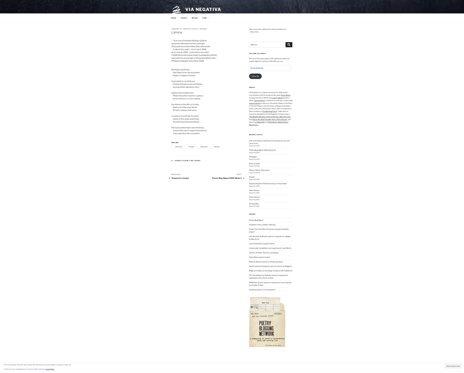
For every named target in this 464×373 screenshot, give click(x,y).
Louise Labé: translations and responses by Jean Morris (270, 248)
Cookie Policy (49, 369)
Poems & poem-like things (188, 160)
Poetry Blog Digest (256, 220)
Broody (252, 177)
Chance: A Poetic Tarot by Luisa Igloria (264, 253)
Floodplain (253, 157)
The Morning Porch (269, 111)
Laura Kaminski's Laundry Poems (262, 244)
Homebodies (254, 204)
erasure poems (255, 103)
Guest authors (259, 100)
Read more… (254, 125)
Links (204, 18)
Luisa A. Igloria (199, 29)
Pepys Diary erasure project (259, 257)
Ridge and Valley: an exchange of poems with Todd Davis (271, 271)
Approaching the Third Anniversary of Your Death (268, 184)
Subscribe (255, 76)
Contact (184, 18)
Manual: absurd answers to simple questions (266, 262)
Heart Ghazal (254, 190)
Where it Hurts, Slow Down (259, 170)
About (173, 18)
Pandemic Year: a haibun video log (262, 225)
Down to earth (254, 163)
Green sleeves (254, 197)
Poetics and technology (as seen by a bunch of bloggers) (270, 266)
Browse (195, 18)
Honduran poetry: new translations (262, 290)
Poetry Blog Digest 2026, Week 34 (262, 150)
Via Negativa (203, 9)
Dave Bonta (285, 95)
